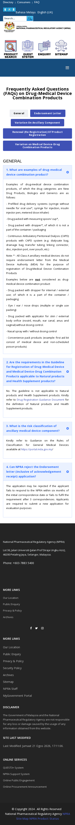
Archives (8, 617)
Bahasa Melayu (26, 12)
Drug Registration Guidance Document (40, 399)
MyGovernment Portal (17, 695)
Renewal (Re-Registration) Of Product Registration (37, 133)
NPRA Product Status (44, 818)
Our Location (10, 598)
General (19, 113)
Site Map (22, 818)
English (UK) (45, 12)
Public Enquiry (11, 604)
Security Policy (12, 668)
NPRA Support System (16, 774)
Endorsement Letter (47, 113)
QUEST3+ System (13, 767)
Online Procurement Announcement (25, 786)
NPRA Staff (10, 689)
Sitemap (8, 682)
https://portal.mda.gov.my (36, 449)
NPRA (66, 814)
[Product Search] (11, 49)
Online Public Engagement (19, 780)
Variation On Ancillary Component (37, 122)
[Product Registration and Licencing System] (28, 49)
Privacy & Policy (12, 610)
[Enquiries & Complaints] (45, 49)
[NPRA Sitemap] (61, 49)
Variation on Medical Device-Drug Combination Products (37, 146)
